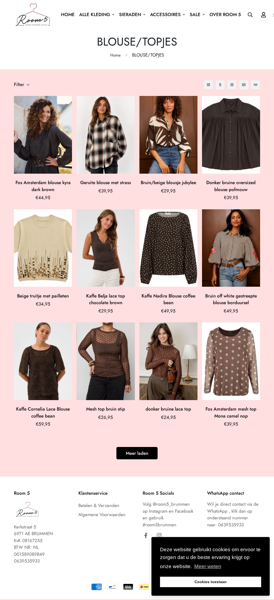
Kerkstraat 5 (25, 527)
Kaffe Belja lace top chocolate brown (105, 299)
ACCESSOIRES (165, 14)
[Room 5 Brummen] (34, 14)
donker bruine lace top (168, 409)
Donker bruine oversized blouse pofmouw (231, 186)
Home (115, 55)
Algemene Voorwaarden (101, 514)
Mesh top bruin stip (105, 409)
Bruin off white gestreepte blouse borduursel (231, 299)
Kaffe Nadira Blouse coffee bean (168, 299)
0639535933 (231, 524)
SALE (195, 14)
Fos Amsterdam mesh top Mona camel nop (231, 412)
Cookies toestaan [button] (211, 582)
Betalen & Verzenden (98, 505)
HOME (68, 14)
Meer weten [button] (207, 566)
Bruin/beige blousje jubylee (168, 182)
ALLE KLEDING (94, 14)
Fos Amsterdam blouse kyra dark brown (43, 186)
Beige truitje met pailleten (43, 296)
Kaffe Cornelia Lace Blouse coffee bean (43, 412)
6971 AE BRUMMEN (33, 533)
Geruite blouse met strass (105, 182)
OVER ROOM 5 (225, 14)
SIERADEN (130, 14)
